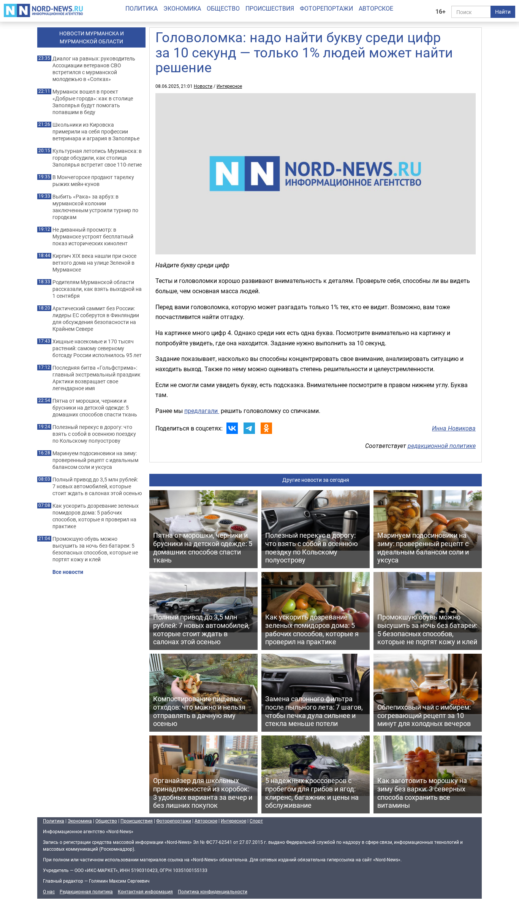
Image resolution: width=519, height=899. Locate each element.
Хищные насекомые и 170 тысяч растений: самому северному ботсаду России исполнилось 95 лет (97, 348)
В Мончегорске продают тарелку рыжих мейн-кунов (93, 180)
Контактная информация (145, 891)
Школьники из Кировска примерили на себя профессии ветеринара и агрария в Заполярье (95, 131)
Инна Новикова (454, 428)
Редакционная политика (86, 891)
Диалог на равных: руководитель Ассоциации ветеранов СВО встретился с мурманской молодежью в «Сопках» (93, 69)
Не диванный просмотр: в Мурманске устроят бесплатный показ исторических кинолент (92, 236)
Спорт (256, 821)
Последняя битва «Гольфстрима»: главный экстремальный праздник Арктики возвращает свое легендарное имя (96, 378)
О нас (49, 891)
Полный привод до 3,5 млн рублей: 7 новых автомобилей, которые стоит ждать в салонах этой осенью (97, 486)
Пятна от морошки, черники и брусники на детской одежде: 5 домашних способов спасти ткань (94, 407)
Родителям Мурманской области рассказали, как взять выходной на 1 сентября (97, 289)
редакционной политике (442, 446)
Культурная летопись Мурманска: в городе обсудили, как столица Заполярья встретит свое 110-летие (97, 158)
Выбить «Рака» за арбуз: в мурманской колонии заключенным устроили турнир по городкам (95, 207)
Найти (503, 11)
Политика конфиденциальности (212, 891)
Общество (223, 8)
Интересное (229, 86)
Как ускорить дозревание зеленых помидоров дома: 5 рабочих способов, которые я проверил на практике (95, 516)
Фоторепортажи (326, 8)
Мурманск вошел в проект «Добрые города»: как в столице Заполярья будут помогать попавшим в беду (92, 102)
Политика (141, 8)
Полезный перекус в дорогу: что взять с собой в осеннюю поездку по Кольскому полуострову (94, 434)
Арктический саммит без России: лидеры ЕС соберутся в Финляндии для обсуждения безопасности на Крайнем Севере (95, 318)
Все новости (67, 572)
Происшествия (269, 8)
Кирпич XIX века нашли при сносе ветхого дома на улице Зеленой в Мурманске (94, 263)
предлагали (201, 411)
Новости (203, 86)
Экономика (182, 8)
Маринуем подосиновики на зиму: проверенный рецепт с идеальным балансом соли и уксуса (95, 460)
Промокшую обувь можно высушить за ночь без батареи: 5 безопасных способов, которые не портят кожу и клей (95, 549)
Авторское (376, 8)
